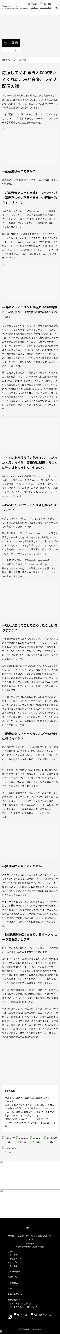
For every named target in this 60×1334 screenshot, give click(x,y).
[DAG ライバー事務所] (15, 7)
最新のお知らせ (15, 1294)
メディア (12, 1288)
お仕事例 (14, 1255)
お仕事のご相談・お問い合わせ (23, 1307)
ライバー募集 (14, 1271)
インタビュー (14, 1283)
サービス (14, 1262)
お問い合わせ (14, 1300)
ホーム (11, 1251)
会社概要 (14, 1266)
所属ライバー (15, 1259)
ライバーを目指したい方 (20, 1303)
